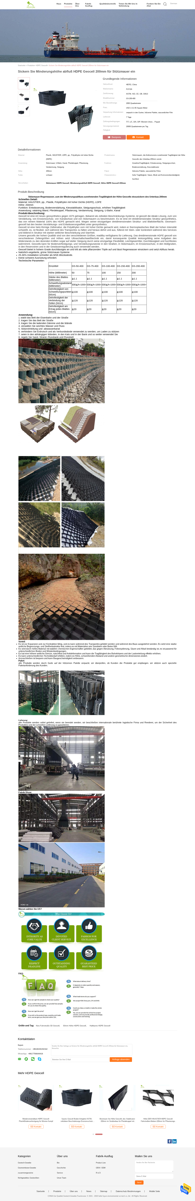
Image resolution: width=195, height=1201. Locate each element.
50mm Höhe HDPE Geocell (74, 1026)
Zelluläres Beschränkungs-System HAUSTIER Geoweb (77, 1120)
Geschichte (61, 1168)
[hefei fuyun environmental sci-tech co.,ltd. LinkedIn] (174, 1141)
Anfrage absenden (121, 1059)
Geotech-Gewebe (24, 1163)
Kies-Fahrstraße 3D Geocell (47, 1026)
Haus (59, 4)
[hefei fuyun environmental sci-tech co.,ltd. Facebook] (170, 1141)
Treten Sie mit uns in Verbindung (128, 5)
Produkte (68, 4)
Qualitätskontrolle (107, 4)
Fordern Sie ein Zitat (154, 5)
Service (60, 1173)
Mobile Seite (154, 1191)
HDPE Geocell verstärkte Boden (117, 1119)
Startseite (40, 1191)
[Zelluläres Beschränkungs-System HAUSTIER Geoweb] (77, 1098)
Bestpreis (116, 137)
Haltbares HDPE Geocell (100, 1026)
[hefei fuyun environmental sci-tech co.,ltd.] (31, 4)
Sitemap (103, 1191)
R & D (98, 1173)
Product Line (101, 1163)
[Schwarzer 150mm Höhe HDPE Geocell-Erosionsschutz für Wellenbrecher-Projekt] (158, 1098)
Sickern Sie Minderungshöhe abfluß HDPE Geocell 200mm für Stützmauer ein (79, 65)
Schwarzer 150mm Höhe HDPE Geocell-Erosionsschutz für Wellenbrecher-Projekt (158, 1120)
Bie (58, 1163)
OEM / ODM (100, 1168)
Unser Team (61, 1178)
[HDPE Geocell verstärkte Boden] (117, 1098)
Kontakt (140, 137)
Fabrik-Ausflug (88, 5)
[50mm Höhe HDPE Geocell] (36, 1098)
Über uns (77, 5)
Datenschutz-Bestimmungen (128, 1191)
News (88, 1191)
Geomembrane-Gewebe (27, 1168)
